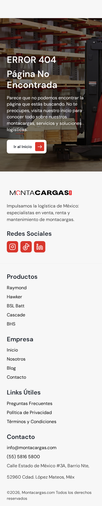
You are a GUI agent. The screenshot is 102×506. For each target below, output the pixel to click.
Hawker (14, 296)
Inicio (12, 350)
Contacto (16, 377)
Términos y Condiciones (31, 421)
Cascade (16, 315)
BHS (11, 324)
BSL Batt (15, 305)
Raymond (17, 287)
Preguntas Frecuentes (29, 403)
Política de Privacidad (29, 412)
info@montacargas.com (31, 448)
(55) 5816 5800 (23, 457)
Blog (11, 368)
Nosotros (16, 359)
